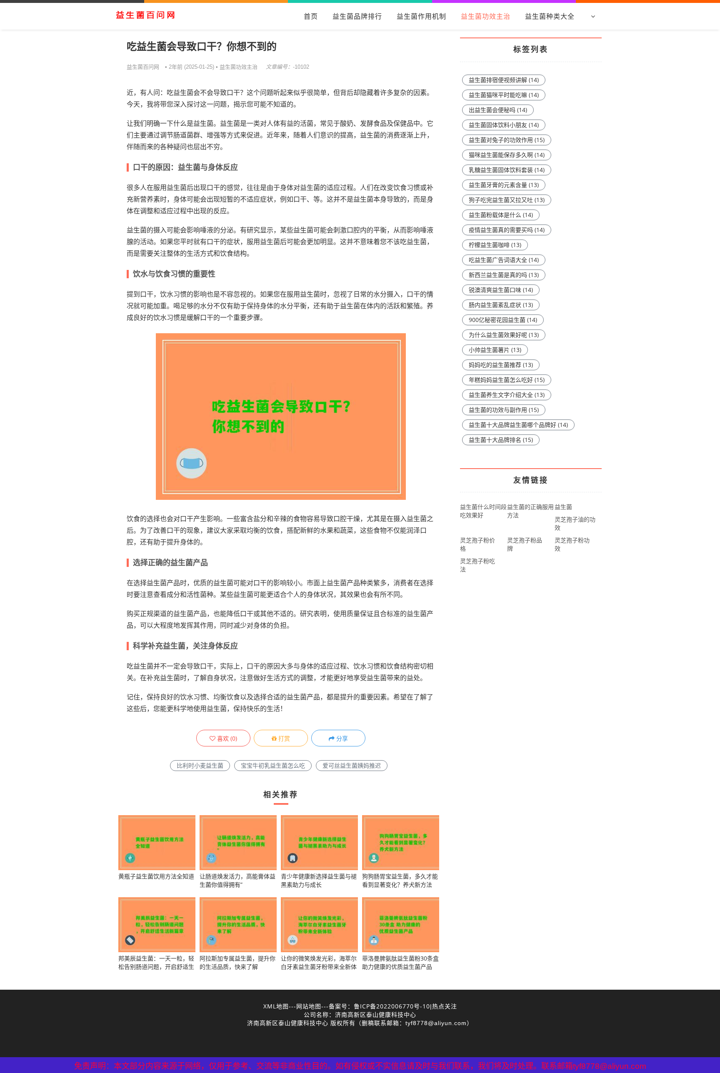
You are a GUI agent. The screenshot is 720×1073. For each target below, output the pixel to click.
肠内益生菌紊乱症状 (501, 305)
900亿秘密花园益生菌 (503, 320)
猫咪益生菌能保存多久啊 (507, 155)
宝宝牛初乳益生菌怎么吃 (273, 765)
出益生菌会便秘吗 (498, 110)
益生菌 (563, 507)
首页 (311, 16)
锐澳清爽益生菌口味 (501, 290)
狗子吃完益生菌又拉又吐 (507, 200)
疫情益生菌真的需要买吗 (507, 230)
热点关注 (444, 1006)
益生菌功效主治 (485, 16)
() (226, 738)
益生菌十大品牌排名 (501, 440)
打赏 (283, 738)
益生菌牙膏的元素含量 (504, 185)
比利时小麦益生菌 (200, 765)
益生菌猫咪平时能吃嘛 (504, 95)
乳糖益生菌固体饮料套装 (507, 170)
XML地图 (276, 1006)
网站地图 (308, 1006)
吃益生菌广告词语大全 (504, 260)
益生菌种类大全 (550, 16)
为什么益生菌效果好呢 (504, 335)
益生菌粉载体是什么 (501, 215)
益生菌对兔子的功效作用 (507, 140)
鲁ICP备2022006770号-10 (392, 1006)
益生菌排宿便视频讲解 (504, 80)
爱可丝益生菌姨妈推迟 (351, 765)
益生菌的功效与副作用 (504, 410)
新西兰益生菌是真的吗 (504, 275)
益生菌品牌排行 (357, 16)
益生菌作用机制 (421, 16)
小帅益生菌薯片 (495, 350)
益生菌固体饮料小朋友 (504, 125)
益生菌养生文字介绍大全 (507, 395)
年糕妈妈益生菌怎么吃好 (507, 380)
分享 (341, 738)
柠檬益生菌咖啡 (495, 245)
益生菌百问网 (143, 66)
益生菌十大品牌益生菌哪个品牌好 (518, 425)
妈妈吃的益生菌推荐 (501, 365)
